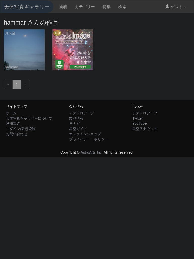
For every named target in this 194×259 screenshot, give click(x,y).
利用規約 (13, 123)
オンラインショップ (85, 133)
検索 (122, 6)
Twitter (137, 118)
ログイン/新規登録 (20, 128)
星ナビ (74, 123)
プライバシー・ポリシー (88, 138)
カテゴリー (85, 6)
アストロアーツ (81, 112)
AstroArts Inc (91, 152)
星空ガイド (78, 128)
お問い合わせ (16, 133)
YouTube (139, 123)
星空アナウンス (144, 128)
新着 (63, 6)
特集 (107, 6)
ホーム (11, 112)
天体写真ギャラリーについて (29, 118)
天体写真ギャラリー (27, 6)
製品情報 (76, 118)
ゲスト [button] (176, 6)
